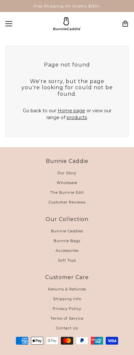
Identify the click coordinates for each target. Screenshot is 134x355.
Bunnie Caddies (67, 231)
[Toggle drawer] (8, 23)
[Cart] (125, 23)
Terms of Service (67, 318)
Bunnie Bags (67, 241)
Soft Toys (67, 260)
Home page (71, 111)
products (77, 117)
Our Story (67, 173)
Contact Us (67, 328)
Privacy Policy (67, 308)
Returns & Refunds (67, 289)
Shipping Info (67, 299)
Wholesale (67, 182)
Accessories (67, 250)
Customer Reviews (67, 202)
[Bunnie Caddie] (67, 23)
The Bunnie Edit (67, 192)
